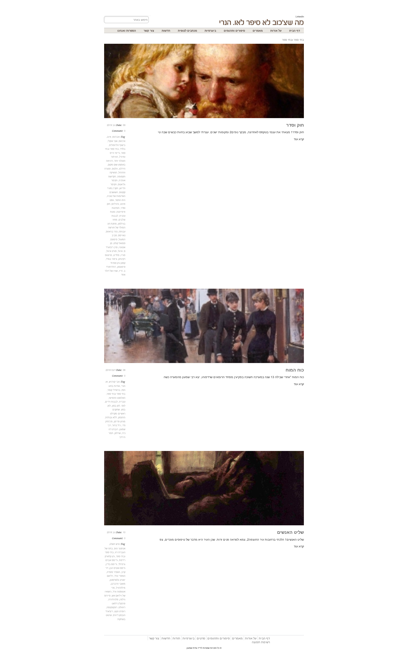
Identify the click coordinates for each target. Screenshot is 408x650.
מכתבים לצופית (187, 30)
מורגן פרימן (119, 421)
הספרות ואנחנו (126, 30)
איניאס (122, 141)
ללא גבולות (111, 417)
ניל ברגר (116, 425)
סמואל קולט (119, 243)
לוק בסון (116, 405)
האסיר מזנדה (113, 572)
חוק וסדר (295, 125)
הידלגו (122, 168)
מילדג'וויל (120, 587)
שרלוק (118, 433)
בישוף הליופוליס (117, 145)
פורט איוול (111, 251)
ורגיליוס (115, 203)
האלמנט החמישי (117, 397)
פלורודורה (113, 599)
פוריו (123, 255)
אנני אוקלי (113, 141)
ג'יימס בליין (111, 564)
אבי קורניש (114, 381)
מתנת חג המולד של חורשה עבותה (116, 227)
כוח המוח (295, 370)
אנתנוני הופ (119, 548)
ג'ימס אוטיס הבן (117, 567)
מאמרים (258, 30)
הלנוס (115, 168)
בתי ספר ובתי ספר (116, 393)
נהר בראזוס (112, 231)
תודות (176, 638)
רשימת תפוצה (261, 642)
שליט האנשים (290, 532)
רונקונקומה (112, 607)
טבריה (122, 401)
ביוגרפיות (210, 30)
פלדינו (116, 255)
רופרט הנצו (119, 611)
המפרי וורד (119, 575)
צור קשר (149, 30)
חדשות (166, 30)
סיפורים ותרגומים (234, 30)
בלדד (122, 148)
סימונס (113, 239)
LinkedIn (300, 16)
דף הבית (294, 30)
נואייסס (121, 235)
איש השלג (115, 543)
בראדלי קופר (114, 389)
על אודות (276, 30)
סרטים (201, 638)
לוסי (123, 405)
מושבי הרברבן (118, 583)
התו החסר (120, 200)
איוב (109, 136)
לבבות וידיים (111, 401)
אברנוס (116, 136)
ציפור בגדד (111, 258)
